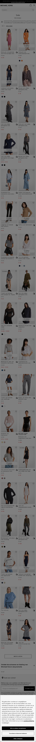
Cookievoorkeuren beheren (18, 733)
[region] (18, 718)
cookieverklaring (28, 721)
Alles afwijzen (18, 738)
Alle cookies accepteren (18, 728)
